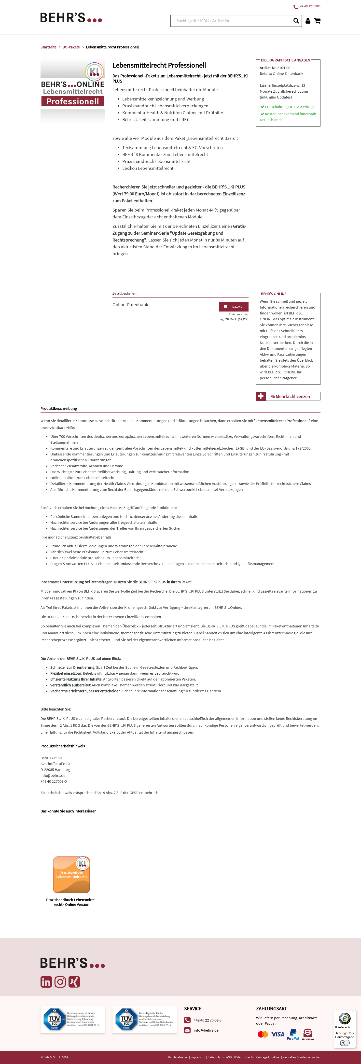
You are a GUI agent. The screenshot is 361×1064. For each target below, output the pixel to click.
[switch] (345, 1043)
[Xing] (74, 982)
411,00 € (237, 306)
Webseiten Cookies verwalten (301, 1057)
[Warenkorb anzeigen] (317, 20)
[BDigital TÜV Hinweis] (73, 1019)
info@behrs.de (53, 775)
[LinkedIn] (46, 982)
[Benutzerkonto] (307, 20)
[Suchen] (296, 20)
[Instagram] (60, 982)
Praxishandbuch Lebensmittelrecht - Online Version (71, 902)
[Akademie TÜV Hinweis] (144, 1019)
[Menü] (353, 1013)
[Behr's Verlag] (71, 17)
